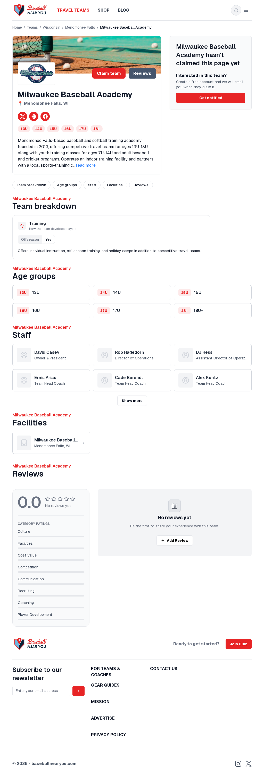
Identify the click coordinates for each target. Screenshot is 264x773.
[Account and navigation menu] (240, 10)
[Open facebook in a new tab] (45, 116)
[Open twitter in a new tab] (22, 116)
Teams (32, 27)
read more (86, 165)
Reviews (142, 73)
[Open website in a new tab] (33, 116)
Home (17, 27)
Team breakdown (31, 185)
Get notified (210, 98)
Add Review (177, 540)
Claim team (109, 73)
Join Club (239, 644)
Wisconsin (51, 27)
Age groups (67, 185)
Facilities (115, 185)
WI (66, 103)
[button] (51, 292)
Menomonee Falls (80, 27)
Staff (92, 185)
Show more (132, 401)
